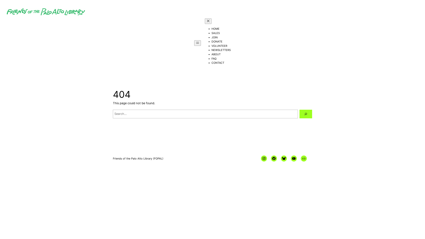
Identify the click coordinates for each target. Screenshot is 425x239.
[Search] (305, 114)
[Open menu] (197, 43)
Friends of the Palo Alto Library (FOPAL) (138, 158)
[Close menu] (208, 21)
